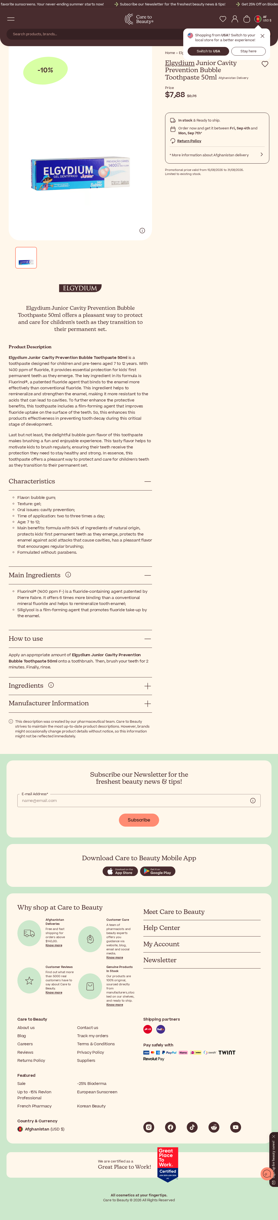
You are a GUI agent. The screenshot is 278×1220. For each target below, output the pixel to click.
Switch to (208, 51)
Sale (21, 1084)
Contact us (87, 1028)
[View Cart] (246, 19)
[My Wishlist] (223, 19)
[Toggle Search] (21, 19)
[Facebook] (170, 1127)
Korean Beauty (91, 1106)
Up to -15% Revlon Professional (34, 1095)
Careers (25, 1044)
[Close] (271, 1126)
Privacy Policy (90, 1052)
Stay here (249, 51)
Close (262, 36)
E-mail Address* (35, 794)
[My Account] (234, 19)
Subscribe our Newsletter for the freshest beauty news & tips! (172, 4)
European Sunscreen (97, 1092)
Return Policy (189, 141)
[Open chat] (267, 1173)
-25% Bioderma (91, 1084)
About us (25, 1028)
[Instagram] (148, 1127)
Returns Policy (31, 1060)
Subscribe (139, 820)
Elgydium (180, 63)
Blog (21, 1036)
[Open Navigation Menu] (11, 19)
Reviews (25, 1052)
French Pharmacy (34, 1106)
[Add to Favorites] (265, 64)
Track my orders (92, 1036)
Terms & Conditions (96, 1044)
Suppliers (86, 1060)
